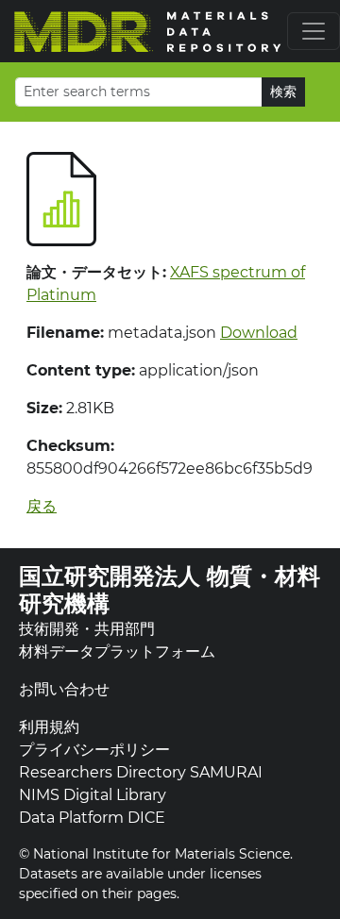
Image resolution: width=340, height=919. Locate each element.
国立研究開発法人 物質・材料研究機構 (169, 589)
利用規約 (49, 727)
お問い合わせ (64, 689)
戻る (41, 506)
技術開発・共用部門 (87, 629)
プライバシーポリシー (94, 750)
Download (259, 333)
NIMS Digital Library (92, 795)
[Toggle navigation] (313, 31)
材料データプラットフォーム (117, 651)
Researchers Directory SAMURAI (141, 772)
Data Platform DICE (92, 818)
